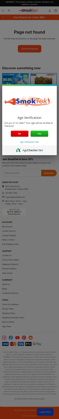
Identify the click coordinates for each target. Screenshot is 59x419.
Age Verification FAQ (29, 142)
